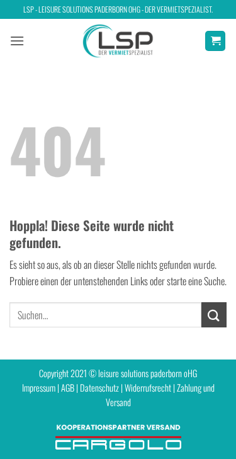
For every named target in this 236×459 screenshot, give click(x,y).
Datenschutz (99, 387)
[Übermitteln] (214, 314)
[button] (17, 40)
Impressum (38, 387)
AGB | (70, 387)
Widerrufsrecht (148, 387)
